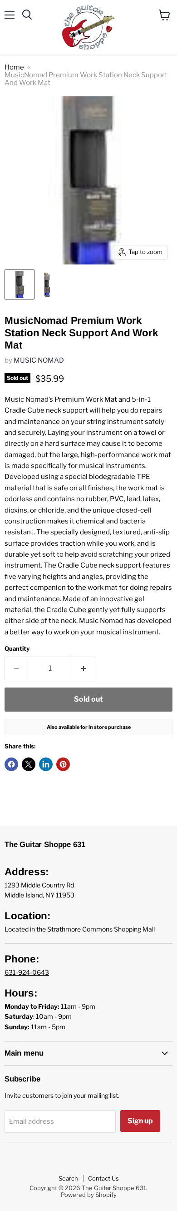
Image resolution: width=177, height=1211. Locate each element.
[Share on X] (28, 764)
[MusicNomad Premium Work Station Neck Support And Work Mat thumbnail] (19, 284)
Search (68, 1178)
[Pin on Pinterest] (63, 764)
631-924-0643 (27, 972)
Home (14, 67)
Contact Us (103, 1178)
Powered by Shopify (89, 1194)
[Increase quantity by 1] (83, 668)
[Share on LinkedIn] (46, 764)
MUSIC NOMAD (39, 360)
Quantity (17, 648)
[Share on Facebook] (11, 764)
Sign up (140, 1120)
